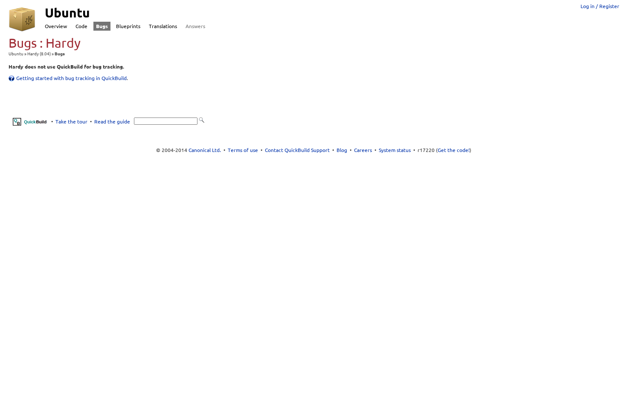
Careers (363, 150)
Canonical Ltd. (205, 150)
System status (395, 150)
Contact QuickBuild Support (297, 150)
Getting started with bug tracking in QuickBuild (71, 78)
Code (81, 26)
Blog (342, 150)
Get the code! (454, 150)
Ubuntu (16, 54)
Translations (163, 26)
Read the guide (112, 121)
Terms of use (243, 150)
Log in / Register (600, 6)
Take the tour (71, 121)
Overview (56, 26)
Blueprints (128, 26)
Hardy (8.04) (39, 54)
